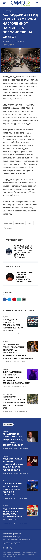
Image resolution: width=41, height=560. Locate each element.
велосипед (8, 223)
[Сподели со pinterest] (14, 299)
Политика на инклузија (11, 537)
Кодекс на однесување (11, 543)
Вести (5, 481)
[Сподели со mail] (19, 299)
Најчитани (8, 424)
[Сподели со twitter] (9, 299)
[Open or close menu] (4, 3)
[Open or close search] (37, 3)
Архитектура (7, 11)
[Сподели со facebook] (5, 299)
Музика (5, 317)
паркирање (19, 223)
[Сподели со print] (24, 299)
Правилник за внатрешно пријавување (17, 540)
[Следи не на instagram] (11, 548)
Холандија (8, 228)
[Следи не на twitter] (7, 548)
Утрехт (29, 223)
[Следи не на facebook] (4, 548)
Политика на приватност (12, 534)
